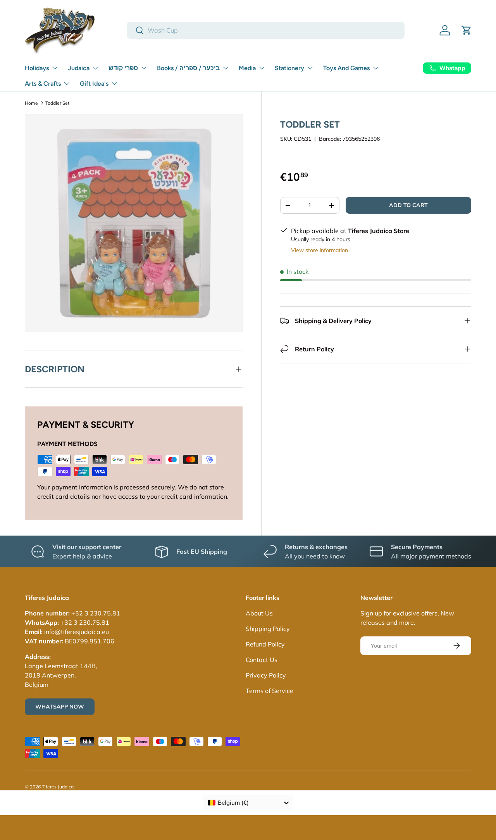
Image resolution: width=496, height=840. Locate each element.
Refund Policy (265, 644)
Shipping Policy (268, 629)
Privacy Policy (266, 675)
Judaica (79, 68)
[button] (466, 30)
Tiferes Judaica (58, 787)
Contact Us (261, 660)
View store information (319, 250)
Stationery (289, 68)
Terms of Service (269, 691)
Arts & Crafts (43, 83)
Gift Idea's (94, 83)
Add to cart (408, 205)
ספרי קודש (123, 68)
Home (31, 103)
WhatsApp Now (59, 706)
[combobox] (266, 30)
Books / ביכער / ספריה (188, 68)
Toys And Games (346, 68)
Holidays (37, 68)
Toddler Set (57, 103)
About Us (259, 613)
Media (247, 68)
